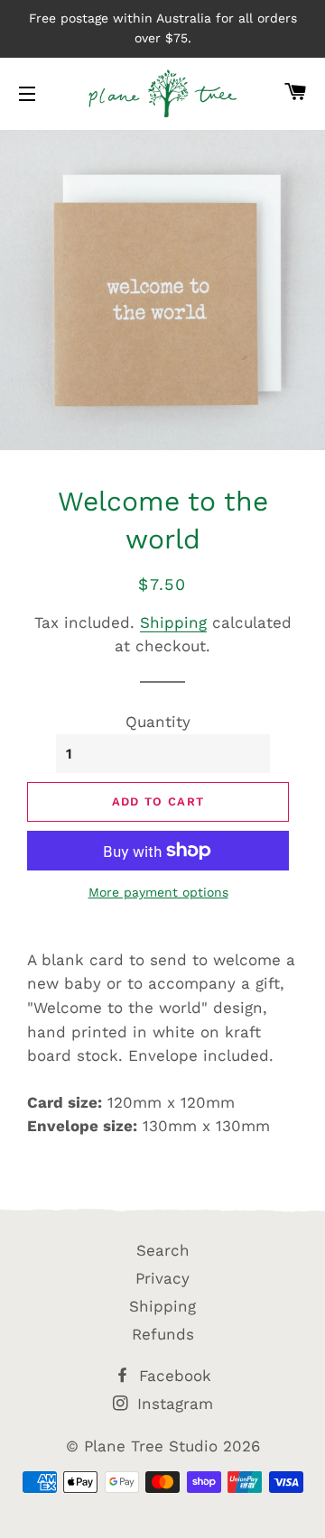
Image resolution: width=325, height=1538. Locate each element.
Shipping (173, 622)
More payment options (158, 892)
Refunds (163, 1334)
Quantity (157, 722)
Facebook (172, 1376)
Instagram (172, 1404)
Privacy (162, 1278)
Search (163, 1250)
